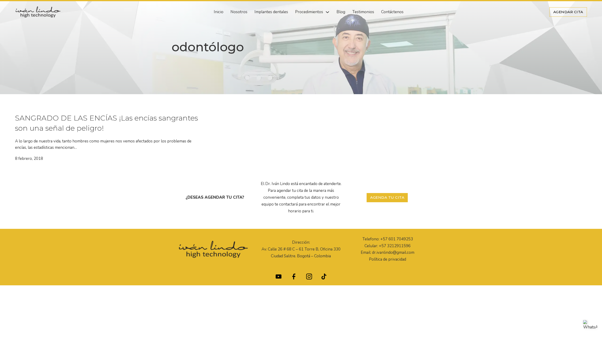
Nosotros (238, 12)
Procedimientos (309, 12)
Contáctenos (392, 12)
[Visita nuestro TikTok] (323, 278)
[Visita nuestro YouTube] (278, 278)
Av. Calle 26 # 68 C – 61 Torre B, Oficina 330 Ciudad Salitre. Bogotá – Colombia (301, 252)
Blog (341, 12)
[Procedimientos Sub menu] (327, 12)
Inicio (218, 12)
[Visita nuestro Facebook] (294, 278)
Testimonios (363, 12)
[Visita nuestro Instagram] (309, 278)
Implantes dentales (271, 12)
